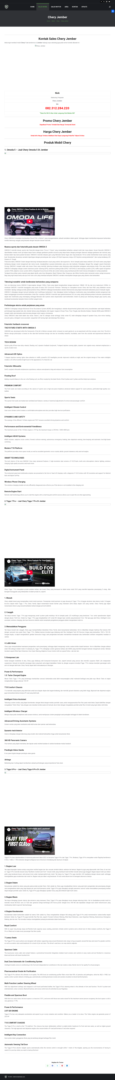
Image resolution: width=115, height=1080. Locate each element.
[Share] (113, 11)
